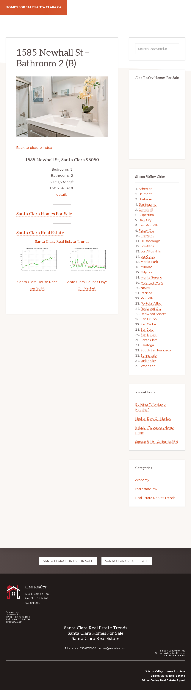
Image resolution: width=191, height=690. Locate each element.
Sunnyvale (149, 355)
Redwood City (151, 308)
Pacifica (146, 293)
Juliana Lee (71, 648)
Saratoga (147, 345)
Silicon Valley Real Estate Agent (163, 680)
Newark (146, 288)
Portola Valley (151, 303)
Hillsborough (150, 241)
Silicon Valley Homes (172, 650)
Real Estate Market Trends (155, 498)
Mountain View (152, 282)
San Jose (147, 329)
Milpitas (146, 272)
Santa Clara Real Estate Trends (62, 241)
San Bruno (149, 319)
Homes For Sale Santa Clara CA (33, 7)
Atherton (145, 189)
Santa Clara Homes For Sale (44, 214)
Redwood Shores (153, 314)
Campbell (146, 210)
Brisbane (145, 199)
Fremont (147, 236)
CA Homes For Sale (173, 655)
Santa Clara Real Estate (40, 233)
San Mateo (148, 335)
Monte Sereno (151, 277)
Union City (148, 361)
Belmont (145, 194)
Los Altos (147, 246)
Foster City (146, 230)
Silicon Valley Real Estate (170, 652)
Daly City (145, 220)
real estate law (146, 489)
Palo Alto (147, 298)
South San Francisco (156, 350)
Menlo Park (149, 262)
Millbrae (147, 267)
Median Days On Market (153, 418)
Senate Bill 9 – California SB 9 (156, 442)
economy (142, 480)
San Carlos (148, 324)
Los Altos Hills (151, 251)
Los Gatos (148, 256)
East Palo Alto (149, 225)
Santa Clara (149, 340)
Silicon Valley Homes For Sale (165, 671)
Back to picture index (34, 148)
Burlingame (147, 204)
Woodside (148, 366)
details (62, 195)
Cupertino (146, 215)
